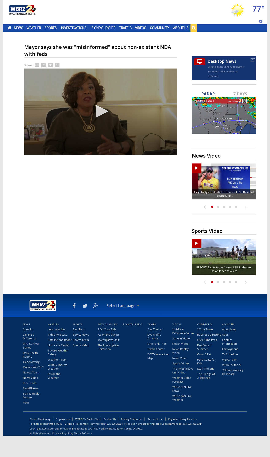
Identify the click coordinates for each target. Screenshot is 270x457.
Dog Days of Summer (204, 347)
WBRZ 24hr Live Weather (57, 367)
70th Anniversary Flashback (232, 372)
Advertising (229, 329)
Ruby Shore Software (80, 433)
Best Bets (79, 329)
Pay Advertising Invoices (182, 419)
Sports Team (81, 340)
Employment (230, 349)
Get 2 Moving (31, 362)
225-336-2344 (195, 423)
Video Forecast (57, 334)
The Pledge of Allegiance (206, 376)
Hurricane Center (59, 345)
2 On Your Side (103, 28)
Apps (225, 334)
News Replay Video (180, 351)
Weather (34, 28)
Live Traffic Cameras (154, 336)
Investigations (74, 28)
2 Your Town (205, 329)
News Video (30, 378)
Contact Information (229, 342)
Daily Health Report (30, 354)
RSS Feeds (29, 383)
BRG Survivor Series (31, 345)
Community (159, 28)
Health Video (180, 344)
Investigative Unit (108, 340)
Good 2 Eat (204, 354)
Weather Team (57, 359)
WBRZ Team (229, 359)
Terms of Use (155, 419)
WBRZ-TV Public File (87, 419)
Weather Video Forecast (181, 379)
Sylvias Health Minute (31, 395)
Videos (140, 28)
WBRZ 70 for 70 (231, 365)
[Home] (22, 12)
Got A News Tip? (33, 367)
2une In (27, 329)
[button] (101, 111)
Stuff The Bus (205, 369)
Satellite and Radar (60, 340)
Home (9, 28)
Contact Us (110, 419)
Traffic (125, 28)
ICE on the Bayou (108, 334)
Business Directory (209, 334)
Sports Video (81, 345)
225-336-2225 (114, 423)
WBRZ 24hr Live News (182, 388)
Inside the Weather (54, 376)
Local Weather (57, 329)
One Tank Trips (157, 344)
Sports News (81, 334)
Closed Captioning (40, 419)
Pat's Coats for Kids (206, 361)
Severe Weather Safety (58, 352)
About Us (181, 28)
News (18, 28)
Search (194, 28)
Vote (26, 403)
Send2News (30, 388)
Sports (51, 28)
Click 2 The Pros (207, 340)
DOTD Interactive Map (158, 356)
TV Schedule (230, 354)
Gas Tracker (155, 329)
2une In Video (181, 338)
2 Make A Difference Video (183, 331)
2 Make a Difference (29, 336)
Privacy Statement (131, 419)
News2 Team (31, 372)
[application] (100, 112)
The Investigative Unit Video (108, 347)
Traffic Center (156, 349)
